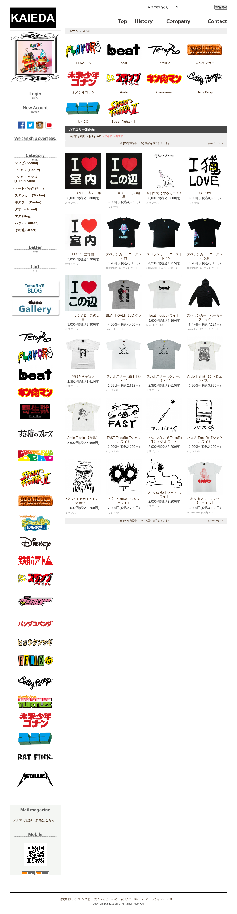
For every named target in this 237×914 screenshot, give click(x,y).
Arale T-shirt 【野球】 (83, 437)
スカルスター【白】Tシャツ (123, 378)
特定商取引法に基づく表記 (75, 899)
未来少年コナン (83, 92)
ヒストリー (140, 22)
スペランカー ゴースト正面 (124, 256)
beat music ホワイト (164, 315)
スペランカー (205, 63)
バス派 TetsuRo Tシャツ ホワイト (204, 439)
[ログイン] (35, 97)
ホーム (73, 31)
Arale (124, 92)
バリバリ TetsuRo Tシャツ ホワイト (83, 501)
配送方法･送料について (134, 899)
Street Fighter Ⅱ (124, 121)
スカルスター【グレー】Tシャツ (164, 378)
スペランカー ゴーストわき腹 (205, 256)
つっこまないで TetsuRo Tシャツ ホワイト (164, 439)
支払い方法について (105, 899)
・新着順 (118, 136)
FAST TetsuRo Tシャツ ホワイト (124, 439)
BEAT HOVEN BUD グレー (123, 317)
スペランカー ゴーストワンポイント (164, 256)
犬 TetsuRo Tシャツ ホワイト (164, 494)
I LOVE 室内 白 (83, 254)
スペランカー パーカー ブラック (206, 317)
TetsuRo (164, 63)
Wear (86, 31)
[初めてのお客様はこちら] (35, 111)
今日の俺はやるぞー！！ (164, 193)
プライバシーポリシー (164, 899)
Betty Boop (205, 92)
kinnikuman (164, 92)
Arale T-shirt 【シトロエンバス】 (204, 378)
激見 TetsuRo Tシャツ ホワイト (124, 501)
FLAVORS (83, 63)
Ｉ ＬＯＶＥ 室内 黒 (83, 193)
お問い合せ (216, 22)
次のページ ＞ (216, 143)
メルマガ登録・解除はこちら (34, 820)
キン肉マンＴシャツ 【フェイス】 (206, 501)
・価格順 (107, 136)
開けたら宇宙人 (83, 376)
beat (124, 63)
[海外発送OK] (35, 142)
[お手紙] (35, 251)
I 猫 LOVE (204, 193)
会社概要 (178, 22)
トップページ (123, 22)
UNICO (83, 121)
